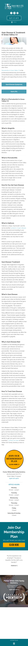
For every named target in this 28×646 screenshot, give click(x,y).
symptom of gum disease (18, 228)
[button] (14, 545)
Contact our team (13, 440)
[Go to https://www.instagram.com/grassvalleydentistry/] (14, 13)
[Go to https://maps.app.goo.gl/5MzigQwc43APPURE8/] (17, 13)
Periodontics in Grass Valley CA (11, 70)
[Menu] (14, 643)
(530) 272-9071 (14, 478)
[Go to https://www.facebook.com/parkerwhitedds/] (11, 13)
